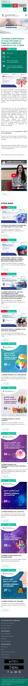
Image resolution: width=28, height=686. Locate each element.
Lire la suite (5, 235)
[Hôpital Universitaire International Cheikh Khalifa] (14, 15)
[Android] (14, 661)
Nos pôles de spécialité (7, 623)
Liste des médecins (6, 625)
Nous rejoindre (5, 657)
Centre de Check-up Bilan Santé (7, 6)
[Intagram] (20, 672)
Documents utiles (6, 641)
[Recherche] (24, 9)
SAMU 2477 (15, 6)
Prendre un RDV (5, 628)
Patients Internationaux (7, 636)
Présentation (4, 647)
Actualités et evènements (8, 652)
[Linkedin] (12, 672)
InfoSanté (3, 639)
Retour (4, 194)
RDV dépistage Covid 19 (22, 6)
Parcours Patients (6, 633)
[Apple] (14, 667)
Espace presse (5, 654)
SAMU (2, 649)
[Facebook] (8, 672)
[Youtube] (15, 672)
